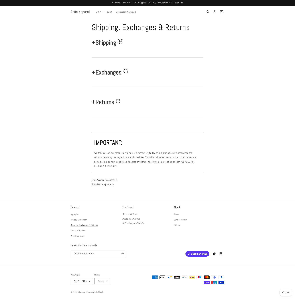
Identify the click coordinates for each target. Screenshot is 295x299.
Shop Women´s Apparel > (104, 180)
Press (176, 214)
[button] (99, 12)
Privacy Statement (79, 219)
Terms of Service (78, 230)
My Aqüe (74, 214)
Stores (177, 225)
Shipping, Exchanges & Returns (84, 225)
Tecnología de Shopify (96, 292)
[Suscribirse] (122, 253)
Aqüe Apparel (82, 292)
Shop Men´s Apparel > (103, 184)
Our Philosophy (180, 219)
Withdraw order (77, 236)
